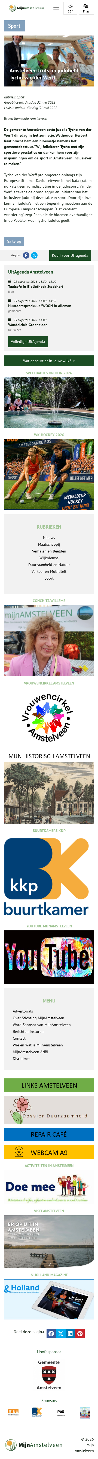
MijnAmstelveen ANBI (30, 1051)
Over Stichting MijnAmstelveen (38, 1017)
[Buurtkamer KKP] (37, 1412)
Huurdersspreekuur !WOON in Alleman (39, 305)
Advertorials (23, 1011)
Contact (19, 1038)
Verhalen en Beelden (49, 551)
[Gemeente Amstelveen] (49, 1375)
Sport (20, 97)
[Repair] (49, 1134)
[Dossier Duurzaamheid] (49, 1110)
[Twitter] (34, 255)
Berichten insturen (28, 1031)
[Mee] (13, 1412)
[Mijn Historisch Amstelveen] (49, 788)
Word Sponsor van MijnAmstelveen (42, 1024)
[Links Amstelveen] (49, 1085)
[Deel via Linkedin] (70, 1333)
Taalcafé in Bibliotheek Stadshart (35, 286)
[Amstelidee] (85, 1413)
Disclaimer (21, 1058)
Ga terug (14, 241)
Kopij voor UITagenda (70, 255)
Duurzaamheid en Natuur (49, 564)
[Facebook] (26, 255)
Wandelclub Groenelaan (28, 324)
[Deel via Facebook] (51, 1333)
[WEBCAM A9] (49, 1152)
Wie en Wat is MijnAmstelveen (38, 1045)
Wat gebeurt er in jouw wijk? (47, 360)
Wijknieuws (49, 557)
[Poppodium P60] (61, 1412)
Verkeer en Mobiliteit (49, 571)
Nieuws (49, 537)
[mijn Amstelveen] (25, 8)
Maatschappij (49, 544)
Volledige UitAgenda (28, 341)
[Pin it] (80, 1333)
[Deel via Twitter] (61, 1333)
